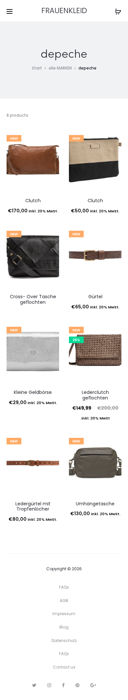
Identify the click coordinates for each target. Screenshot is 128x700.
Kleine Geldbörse (33, 392)
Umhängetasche (95, 503)
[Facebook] (63, 685)
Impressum (64, 613)
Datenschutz (64, 640)
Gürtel (95, 296)
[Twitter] (34, 685)
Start (37, 68)
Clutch (33, 200)
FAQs (64, 587)
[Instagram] (49, 685)
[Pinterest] (77, 685)
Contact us (64, 667)
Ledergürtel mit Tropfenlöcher (33, 506)
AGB (64, 600)
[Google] (93, 685)
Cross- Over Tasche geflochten (33, 299)
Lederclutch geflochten (95, 395)
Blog (64, 627)
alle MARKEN (60, 68)
